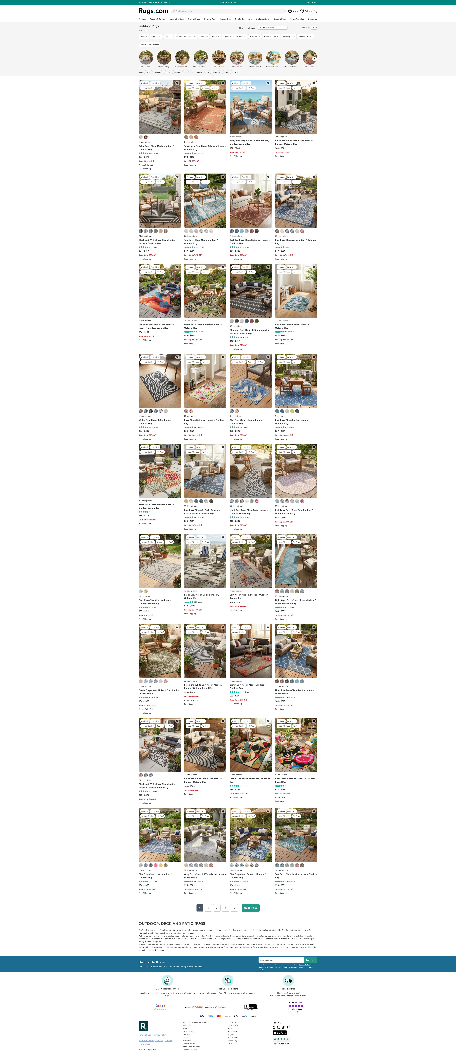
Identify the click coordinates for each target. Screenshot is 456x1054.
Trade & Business (189, 1044)
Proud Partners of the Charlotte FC (196, 1022)
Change (251, 28)
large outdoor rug (281, 938)
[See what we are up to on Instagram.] (278, 1027)
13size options (236, 681)
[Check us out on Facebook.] (274, 1027)
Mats (250, 19)
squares (177, 72)
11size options (236, 236)
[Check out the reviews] (281, 1041)
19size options (145, 320)
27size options (190, 236)
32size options (236, 326)
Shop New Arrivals (228, 2)
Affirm (185, 1037)
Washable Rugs (177, 19)
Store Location (188, 1031)
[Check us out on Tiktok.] (283, 1027)
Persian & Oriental (158, 19)
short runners (196, 72)
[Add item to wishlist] (177, 83)
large (234, 72)
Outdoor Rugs (210, 19)
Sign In (295, 11)
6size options (144, 596)
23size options (281, 320)
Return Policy (233, 1037)
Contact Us (232, 1022)
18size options (190, 591)
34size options (281, 870)
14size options (236, 775)
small (168, 72)
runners (158, 72)
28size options (281, 236)
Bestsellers (187, 1041)
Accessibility (232, 1041)
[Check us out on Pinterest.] (288, 1027)
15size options (145, 416)
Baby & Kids (225, 19)
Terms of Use (145, 1034)
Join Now (310, 960)
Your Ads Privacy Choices (151, 1040)
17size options (190, 506)
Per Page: (306, 27)
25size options (281, 596)
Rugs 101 (231, 1034)
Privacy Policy (304, 965)
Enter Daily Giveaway (191, 1047)
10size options (236, 137)
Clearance (312, 19)
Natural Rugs (194, 19)
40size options (145, 501)
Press (230, 1044)
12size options (145, 142)
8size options (235, 416)
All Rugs (142, 19)
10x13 (226, 72)
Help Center (232, 1031)
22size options (190, 681)
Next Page (251, 908)
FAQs (230, 1028)
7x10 (185, 72)
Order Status (311, 2)
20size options (145, 236)
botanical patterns (238, 936)
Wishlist (308, 11)
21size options (281, 137)
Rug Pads (239, 19)
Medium (216, 72)
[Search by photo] (174, 11)
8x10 (207, 72)
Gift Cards (187, 1025)
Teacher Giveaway (190, 1050)
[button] (144, 36)
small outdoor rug (216, 938)
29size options (190, 320)
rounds (148, 72)
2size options (190, 142)
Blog (185, 1028)
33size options (236, 506)
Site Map (186, 1034)
